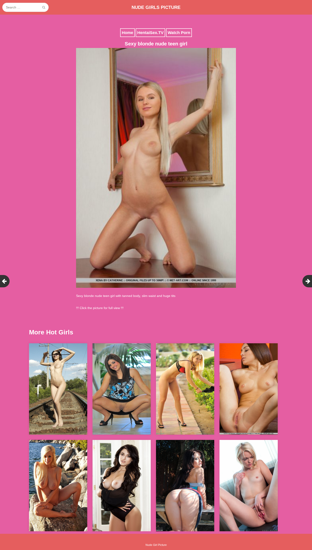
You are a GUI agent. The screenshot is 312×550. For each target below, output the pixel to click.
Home (127, 32)
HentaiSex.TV (150, 32)
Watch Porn (179, 32)
